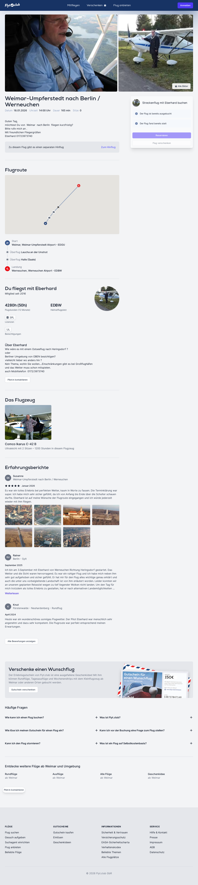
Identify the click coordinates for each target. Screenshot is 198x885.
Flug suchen (12, 832)
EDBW (56, 305)
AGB (152, 847)
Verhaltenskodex (111, 847)
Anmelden (185, 5)
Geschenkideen (62, 842)
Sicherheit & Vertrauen (114, 832)
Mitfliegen (73, 5)
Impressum (156, 842)
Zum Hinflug (108, 147)
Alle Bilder (183, 86)
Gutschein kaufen (63, 832)
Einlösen (58, 837)
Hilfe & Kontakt (158, 832)
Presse (153, 837)
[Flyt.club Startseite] (12, 5)
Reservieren (162, 135)
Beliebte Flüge (13, 852)
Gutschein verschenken (23, 689)
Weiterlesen (12, 593)
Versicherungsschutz (113, 837)
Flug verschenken (162, 143)
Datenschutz (157, 852)
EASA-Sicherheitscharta (115, 842)
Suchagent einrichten (17, 842)
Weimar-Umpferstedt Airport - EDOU (43, 244)
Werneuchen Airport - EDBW (45, 270)
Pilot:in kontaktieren (18, 379)
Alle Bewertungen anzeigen (21, 641)
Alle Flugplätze (110, 857)
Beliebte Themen (111, 852)
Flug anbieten (122, 5)
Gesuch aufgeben (15, 837)
